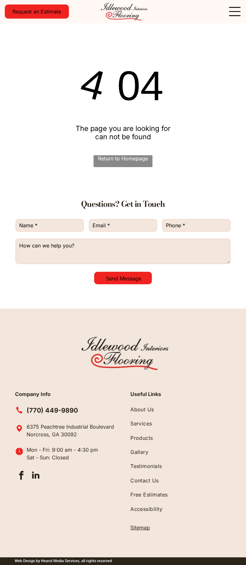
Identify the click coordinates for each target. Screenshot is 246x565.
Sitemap (140, 527)
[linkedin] (35, 476)
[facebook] (21, 476)
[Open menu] (235, 11)
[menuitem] (180, 409)
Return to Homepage (123, 158)
